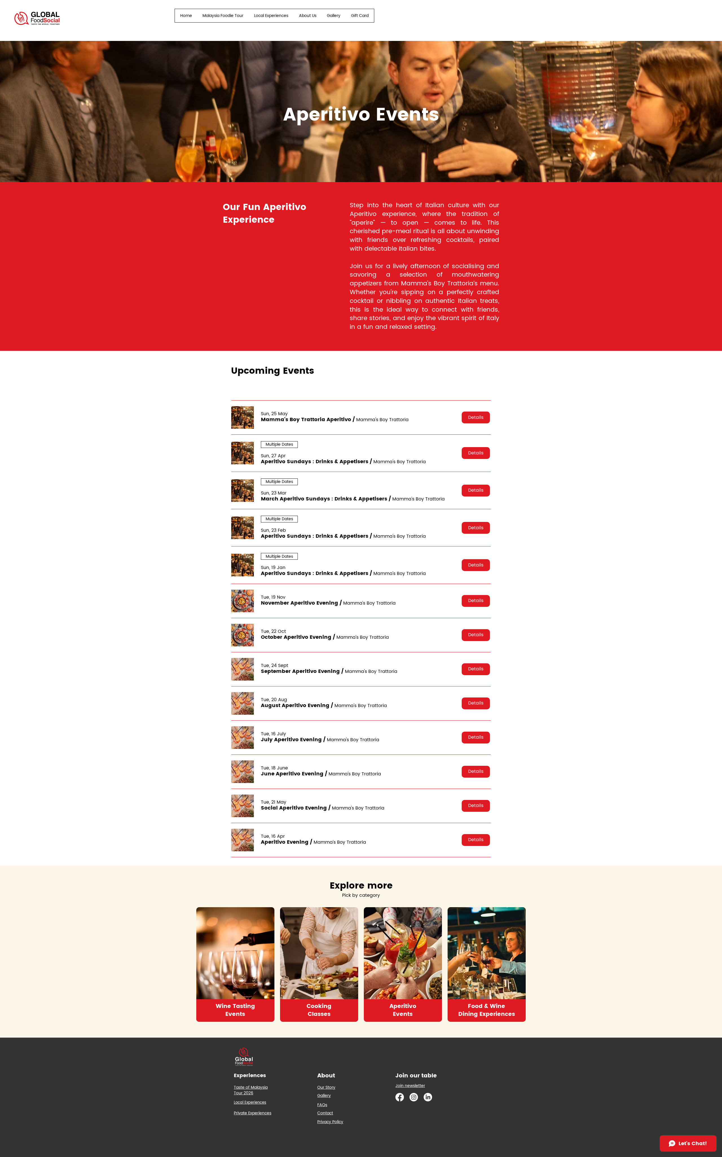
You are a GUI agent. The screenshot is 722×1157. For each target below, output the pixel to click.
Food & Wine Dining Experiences (486, 1010)
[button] (306, 419)
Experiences (250, 1075)
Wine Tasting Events (235, 1010)
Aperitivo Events (402, 1010)
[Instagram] (414, 1097)
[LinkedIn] (428, 1097)
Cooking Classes (319, 1010)
